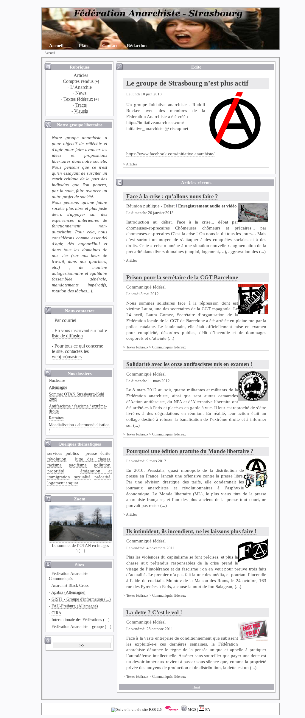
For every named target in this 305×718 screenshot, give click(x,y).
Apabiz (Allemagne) (68, 592)
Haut (196, 687)
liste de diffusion (67, 335)
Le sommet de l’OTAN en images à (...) (80, 548)
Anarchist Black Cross (69, 585)
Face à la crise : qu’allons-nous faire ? (172, 196)
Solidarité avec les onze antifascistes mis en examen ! (189, 364)
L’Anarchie (81, 87)
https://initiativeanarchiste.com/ (155, 122)
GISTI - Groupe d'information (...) (81, 599)
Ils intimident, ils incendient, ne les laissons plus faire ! (191, 531)
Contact (110, 45)
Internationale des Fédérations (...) (81, 619)
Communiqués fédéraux (169, 347)
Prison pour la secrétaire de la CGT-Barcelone (182, 277)
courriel (69, 320)
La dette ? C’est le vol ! (154, 612)
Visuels (81, 111)
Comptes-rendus (78, 81)
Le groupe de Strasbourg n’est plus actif (187, 83)
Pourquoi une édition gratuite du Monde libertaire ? (189, 451)
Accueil (56, 45)
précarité (102, 476)
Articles (81, 75)
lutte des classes (93, 458)
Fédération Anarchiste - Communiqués (70, 576)
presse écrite (98, 453)
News (80, 93)
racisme (54, 464)
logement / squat (62, 482)
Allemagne (58, 387)
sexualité (82, 476)
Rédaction (137, 45)
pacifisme (78, 464)
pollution (102, 464)
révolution (56, 458)
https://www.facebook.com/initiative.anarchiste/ (170, 153)
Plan (83, 45)
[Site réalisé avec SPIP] (172, 710)
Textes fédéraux (78, 99)
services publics (63, 453)
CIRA (56, 612)
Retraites (56, 417)
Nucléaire (57, 380)
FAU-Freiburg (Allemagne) (75, 606)
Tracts (81, 105)
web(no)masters (67, 356)
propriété (55, 470)
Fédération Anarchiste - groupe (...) (81, 626)
